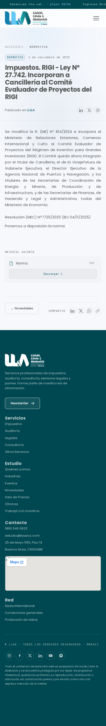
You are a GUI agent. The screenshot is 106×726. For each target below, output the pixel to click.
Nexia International (20, 605)
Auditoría (12, 430)
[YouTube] (50, 656)
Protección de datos (21, 619)
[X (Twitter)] (89, 110)
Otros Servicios (17, 451)
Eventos (11, 483)
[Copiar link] (97, 310)
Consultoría (14, 445)
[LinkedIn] (80, 110)
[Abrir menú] (96, 18)
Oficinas (11, 504)
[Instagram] (97, 110)
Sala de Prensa (17, 497)
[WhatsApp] (89, 310)
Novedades (14, 490)
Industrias (12, 476)
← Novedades (22, 308)
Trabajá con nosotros (22, 511)
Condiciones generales (24, 612)
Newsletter (19, 403)
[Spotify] (61, 656)
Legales (11, 438)
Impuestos (13, 424)
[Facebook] (19, 656)
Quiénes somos (17, 469)
